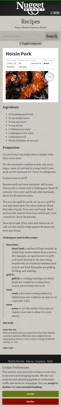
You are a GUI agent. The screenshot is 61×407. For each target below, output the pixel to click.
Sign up (30, 361)
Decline (30, 401)
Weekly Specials (16, 361)
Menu (56, 13)
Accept (30, 394)
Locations (40, 361)
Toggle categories (31, 43)
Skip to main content (13, 2)
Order (50, 361)
